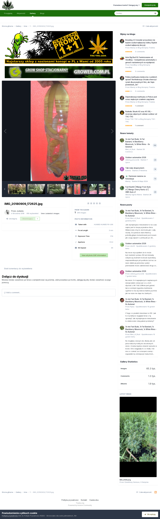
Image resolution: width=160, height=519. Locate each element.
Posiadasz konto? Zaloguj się (125, 5)
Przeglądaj (8, 13)
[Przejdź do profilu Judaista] (7, 212)
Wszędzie (145, 13)
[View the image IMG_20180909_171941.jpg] (85, 189)
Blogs (42, 13)
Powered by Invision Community (80, 505)
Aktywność (21, 13)
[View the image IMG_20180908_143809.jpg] (102, 189)
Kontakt (84, 500)
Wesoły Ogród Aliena (133, 195)
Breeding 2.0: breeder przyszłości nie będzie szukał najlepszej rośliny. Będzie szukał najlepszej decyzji (141, 42)
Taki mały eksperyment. (134, 168)
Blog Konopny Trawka (146, 48)
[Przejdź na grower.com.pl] (59, 72)
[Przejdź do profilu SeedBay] (122, 58)
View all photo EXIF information (94, 255)
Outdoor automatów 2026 (135, 157)
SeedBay (133, 65)
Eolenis (128, 170)
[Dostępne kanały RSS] (155, 492)
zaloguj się (81, 280)
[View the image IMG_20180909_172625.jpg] (77, 189)
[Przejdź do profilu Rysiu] (122, 300)
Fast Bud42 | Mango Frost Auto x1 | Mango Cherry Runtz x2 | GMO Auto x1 (138, 189)
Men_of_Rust (130, 149)
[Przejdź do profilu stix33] (122, 245)
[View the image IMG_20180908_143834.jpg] (93, 189)
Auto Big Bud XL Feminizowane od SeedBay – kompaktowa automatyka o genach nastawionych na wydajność (141, 59)
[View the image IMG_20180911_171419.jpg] (56, 189)
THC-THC (134, 119)
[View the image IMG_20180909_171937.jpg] (69, 189)
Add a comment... (13, 292)
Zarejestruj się (150, 5)
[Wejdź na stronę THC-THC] (59, 47)
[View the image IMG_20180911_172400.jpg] (36, 189)
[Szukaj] (155, 13)
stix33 (132, 246)
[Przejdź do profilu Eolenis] (122, 169)
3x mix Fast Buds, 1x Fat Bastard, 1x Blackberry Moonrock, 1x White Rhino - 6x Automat (141, 213)
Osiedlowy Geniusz (132, 482)
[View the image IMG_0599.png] (138, 437)
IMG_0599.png (125, 480)
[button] (4, 189)
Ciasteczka (93, 500)
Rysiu (132, 307)
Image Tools (105, 176)
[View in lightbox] (59, 131)
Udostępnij (12, 219)
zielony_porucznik (132, 160)
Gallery (33, 13)
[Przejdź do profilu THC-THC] (122, 113)
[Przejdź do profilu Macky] (122, 41)
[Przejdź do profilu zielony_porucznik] (122, 158)
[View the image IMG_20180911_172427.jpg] (17, 189)
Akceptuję (151, 514)
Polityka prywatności (70, 500)
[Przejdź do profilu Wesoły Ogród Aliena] (122, 188)
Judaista (20, 211)
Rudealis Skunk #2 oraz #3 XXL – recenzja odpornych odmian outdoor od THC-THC (141, 114)
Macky (132, 48)
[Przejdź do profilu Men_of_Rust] (122, 140)
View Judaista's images (50, 213)
